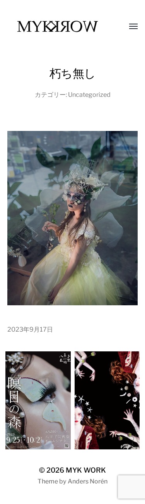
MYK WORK (86, 470)
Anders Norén (87, 481)
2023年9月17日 (30, 329)
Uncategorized (89, 94)
